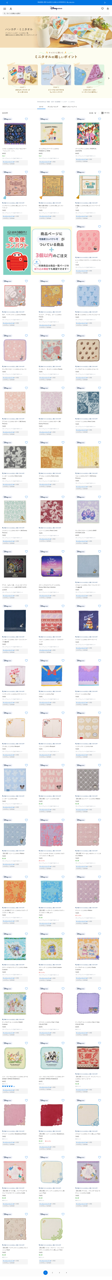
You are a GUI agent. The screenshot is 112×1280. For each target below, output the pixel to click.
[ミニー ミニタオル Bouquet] (51, 727)
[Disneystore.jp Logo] (56, 8)
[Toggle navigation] (4, 9)
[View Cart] (108, 9)
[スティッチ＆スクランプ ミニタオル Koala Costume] (15, 948)
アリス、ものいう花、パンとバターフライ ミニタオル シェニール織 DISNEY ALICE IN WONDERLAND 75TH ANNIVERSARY (14, 586)
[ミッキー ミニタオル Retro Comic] (15, 457)
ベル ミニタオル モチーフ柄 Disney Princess (85, 477)
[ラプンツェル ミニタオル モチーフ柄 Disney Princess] (51, 403)
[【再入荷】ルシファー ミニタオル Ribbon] (88, 780)
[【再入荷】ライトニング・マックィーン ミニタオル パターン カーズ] (88, 1058)
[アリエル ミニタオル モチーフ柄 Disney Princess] (15, 403)
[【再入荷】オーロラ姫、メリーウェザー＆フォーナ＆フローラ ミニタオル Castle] (15, 1172)
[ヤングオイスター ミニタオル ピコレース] (15, 350)
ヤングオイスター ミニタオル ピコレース (14, 369)
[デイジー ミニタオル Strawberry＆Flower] (15, 1115)
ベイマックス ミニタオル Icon (84, 746)
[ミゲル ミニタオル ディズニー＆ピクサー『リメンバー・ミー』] (15, 134)
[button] (7, 2)
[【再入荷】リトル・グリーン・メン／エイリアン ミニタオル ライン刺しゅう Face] (51, 1229)
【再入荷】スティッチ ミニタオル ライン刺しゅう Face (51, 1192)
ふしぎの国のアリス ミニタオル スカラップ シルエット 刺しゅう (15, 911)
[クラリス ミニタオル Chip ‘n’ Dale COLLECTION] (51, 1003)
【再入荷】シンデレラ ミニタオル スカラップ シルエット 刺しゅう (51, 911)
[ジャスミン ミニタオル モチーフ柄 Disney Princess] (15, 512)
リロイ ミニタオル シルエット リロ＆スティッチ (51, 641)
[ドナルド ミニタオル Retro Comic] (88, 403)
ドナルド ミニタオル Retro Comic (85, 421)
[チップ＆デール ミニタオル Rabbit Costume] (15, 1003)
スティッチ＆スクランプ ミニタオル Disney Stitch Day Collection (49, 586)
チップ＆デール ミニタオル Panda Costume (85, 968)
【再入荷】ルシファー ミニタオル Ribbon (87, 799)
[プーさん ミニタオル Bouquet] (15, 727)
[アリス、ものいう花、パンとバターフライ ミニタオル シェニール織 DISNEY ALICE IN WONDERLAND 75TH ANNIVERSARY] (15, 566)
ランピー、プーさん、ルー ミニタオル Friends (50, 316)
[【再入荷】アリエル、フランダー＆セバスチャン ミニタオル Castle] (88, 1172)
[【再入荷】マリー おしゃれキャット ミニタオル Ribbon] (88, 834)
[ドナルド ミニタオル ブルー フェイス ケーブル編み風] (88, 566)
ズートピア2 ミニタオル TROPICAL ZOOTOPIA (85, 150)
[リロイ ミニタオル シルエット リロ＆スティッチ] (51, 621)
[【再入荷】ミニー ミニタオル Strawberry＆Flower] (51, 1115)
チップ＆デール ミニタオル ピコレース (86, 369)
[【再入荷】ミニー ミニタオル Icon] (51, 780)
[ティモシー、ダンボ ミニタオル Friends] (51, 350)
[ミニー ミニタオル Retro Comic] (51, 512)
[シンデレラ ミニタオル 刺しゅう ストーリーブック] (15, 187)
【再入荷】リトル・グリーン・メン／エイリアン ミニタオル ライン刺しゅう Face (51, 1249)
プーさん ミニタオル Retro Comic (49, 476)
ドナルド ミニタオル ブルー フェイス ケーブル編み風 (87, 586)
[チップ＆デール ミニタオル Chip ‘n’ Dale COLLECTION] (88, 1003)
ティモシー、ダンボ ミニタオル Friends (50, 369)
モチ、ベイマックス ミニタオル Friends (14, 314)
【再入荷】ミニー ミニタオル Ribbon (13, 853)
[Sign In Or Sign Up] (11, 9)
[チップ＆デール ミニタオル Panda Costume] (88, 948)
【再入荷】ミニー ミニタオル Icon (49, 799)
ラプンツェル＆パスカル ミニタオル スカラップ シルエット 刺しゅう (51, 854)
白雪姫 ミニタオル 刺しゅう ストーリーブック (87, 207)
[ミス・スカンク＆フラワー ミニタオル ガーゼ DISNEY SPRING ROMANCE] (51, 1058)
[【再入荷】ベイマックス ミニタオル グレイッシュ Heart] (15, 1229)
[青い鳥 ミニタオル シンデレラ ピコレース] (88, 296)
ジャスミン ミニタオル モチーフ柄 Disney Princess (14, 531)
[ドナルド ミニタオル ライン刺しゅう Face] (88, 1115)
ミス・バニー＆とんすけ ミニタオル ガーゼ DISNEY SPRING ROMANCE (15, 1078)
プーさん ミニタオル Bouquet (11, 746)
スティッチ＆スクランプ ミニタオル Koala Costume (14, 968)
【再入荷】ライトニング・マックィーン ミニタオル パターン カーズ (88, 1078)
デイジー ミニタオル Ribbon (83, 910)
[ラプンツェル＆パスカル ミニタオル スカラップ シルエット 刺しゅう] (51, 834)
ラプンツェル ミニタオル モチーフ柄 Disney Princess (49, 422)
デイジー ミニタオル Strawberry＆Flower (14, 1134)
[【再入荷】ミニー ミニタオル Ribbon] (15, 834)
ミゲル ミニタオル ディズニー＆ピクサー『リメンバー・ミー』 (14, 150)
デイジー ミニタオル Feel (82, 694)
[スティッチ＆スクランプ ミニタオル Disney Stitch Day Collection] (51, 566)
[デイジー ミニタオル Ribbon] (88, 891)
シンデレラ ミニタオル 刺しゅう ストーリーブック (14, 207)
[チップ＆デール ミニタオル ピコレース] (88, 350)
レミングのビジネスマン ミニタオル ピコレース (88, 261)
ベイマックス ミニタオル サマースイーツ (14, 694)
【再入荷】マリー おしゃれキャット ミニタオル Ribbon (88, 854)
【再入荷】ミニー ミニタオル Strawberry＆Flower (51, 1135)
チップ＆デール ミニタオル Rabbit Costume (12, 1023)
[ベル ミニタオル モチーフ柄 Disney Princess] (88, 457)
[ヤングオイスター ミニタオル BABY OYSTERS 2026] (88, 512)
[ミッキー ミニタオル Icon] (15, 780)
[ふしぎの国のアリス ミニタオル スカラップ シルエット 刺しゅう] (15, 891)
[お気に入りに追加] (26, 119)
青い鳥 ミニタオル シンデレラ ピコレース (87, 314)
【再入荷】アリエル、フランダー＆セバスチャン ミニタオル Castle (87, 1192)
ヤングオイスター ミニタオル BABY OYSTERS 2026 (86, 531)
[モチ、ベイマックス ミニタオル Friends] (15, 296)
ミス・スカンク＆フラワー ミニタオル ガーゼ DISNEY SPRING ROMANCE (51, 1078)
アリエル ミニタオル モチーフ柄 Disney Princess (14, 422)
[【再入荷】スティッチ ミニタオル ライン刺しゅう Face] (51, 1172)
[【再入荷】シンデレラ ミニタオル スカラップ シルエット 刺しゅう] (51, 891)
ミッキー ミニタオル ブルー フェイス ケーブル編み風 (14, 641)
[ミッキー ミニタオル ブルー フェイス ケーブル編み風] (15, 621)
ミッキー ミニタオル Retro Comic (12, 476)
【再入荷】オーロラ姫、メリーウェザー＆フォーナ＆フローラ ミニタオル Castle (14, 1192)
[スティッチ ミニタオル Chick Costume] (51, 948)
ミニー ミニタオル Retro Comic (48, 530)
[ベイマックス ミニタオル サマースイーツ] (15, 675)
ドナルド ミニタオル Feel (46, 694)
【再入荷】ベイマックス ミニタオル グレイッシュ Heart (15, 1249)
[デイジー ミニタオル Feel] (88, 675)
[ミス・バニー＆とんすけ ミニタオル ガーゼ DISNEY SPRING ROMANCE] (15, 1058)
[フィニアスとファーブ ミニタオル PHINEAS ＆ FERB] (51, 134)
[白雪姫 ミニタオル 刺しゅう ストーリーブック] (88, 187)
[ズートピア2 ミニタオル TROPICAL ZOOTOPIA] (88, 134)
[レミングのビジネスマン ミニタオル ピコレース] (88, 241)
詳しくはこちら (70, 2)
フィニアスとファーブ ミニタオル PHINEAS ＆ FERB (49, 150)
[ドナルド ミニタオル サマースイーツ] (88, 621)
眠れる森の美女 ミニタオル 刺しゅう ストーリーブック (51, 207)
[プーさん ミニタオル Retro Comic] (51, 457)
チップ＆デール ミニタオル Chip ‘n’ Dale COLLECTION (87, 1023)
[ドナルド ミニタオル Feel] (51, 675)
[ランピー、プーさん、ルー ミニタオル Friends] (51, 296)
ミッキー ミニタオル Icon (9, 799)
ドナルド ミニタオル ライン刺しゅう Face (87, 1134)
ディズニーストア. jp (8, 161)
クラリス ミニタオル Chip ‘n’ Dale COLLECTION (49, 1023)
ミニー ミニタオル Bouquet (47, 746)
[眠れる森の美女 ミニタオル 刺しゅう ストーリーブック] (51, 187)
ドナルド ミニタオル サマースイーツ (86, 639)
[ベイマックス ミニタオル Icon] (88, 727)
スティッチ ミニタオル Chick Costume (50, 967)
